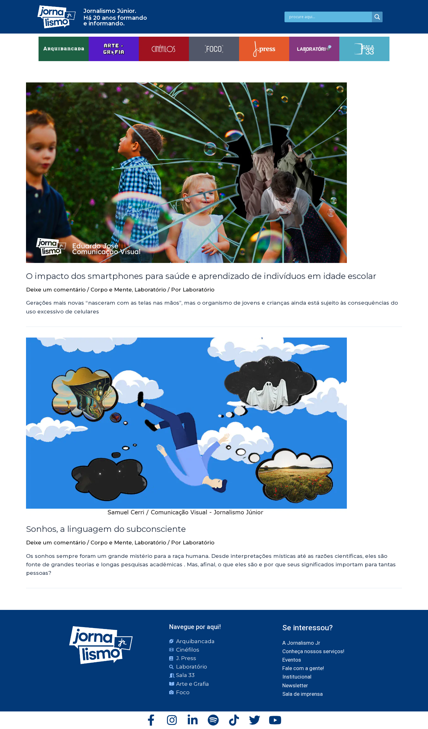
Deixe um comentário (56, 289)
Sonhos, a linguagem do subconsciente (106, 529)
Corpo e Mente (111, 289)
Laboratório (150, 289)
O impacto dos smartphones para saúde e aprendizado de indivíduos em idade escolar (201, 276)
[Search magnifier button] (377, 17)
